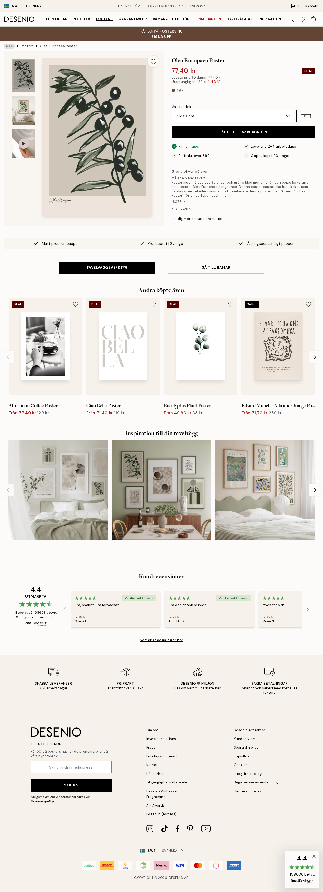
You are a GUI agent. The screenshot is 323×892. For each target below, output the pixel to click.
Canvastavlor (133, 19)
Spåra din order (247, 747)
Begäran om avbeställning (256, 782)
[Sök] (291, 19)
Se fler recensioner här (161, 640)
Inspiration (269, 19)
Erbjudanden (208, 19)
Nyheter (82, 19)
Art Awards (155, 805)
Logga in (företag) (161, 814)
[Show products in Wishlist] (302, 19)
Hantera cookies (248, 791)
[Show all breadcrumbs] (9, 46)
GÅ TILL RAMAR (216, 267)
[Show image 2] (23, 110)
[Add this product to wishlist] (153, 61)
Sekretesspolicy (42, 801)
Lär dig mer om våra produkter (197, 219)
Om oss (152, 730)
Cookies (241, 765)
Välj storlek (181, 106)
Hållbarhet (155, 774)
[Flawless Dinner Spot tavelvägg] (161, 490)
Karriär (152, 765)
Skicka (71, 785)
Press (151, 747)
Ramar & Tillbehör (171, 19)
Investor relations (161, 739)
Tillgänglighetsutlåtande (166, 782)
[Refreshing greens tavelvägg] (265, 490)
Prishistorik (181, 208)
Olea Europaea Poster (58, 46)
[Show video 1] (23, 143)
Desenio (176, 878)
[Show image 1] (23, 75)
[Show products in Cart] (313, 19)
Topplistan (56, 19)
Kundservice (244, 739)
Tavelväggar (239, 19)
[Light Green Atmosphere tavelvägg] (58, 490)
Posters (104, 19)
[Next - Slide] (315, 357)
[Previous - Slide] (8, 357)
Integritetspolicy (248, 774)
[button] (305, 116)
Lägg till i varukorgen (243, 132)
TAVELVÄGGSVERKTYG (107, 267)
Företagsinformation (163, 756)
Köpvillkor (242, 756)
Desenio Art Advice (250, 730)
